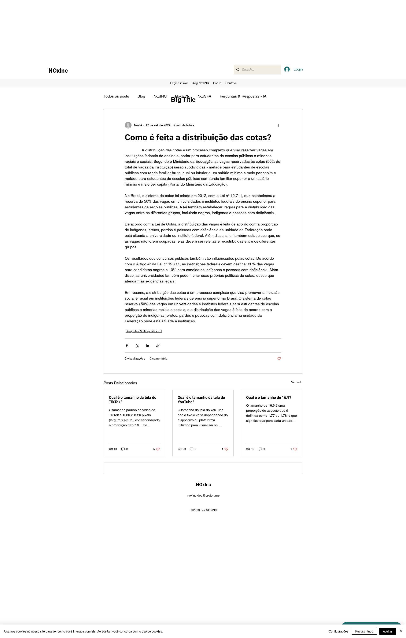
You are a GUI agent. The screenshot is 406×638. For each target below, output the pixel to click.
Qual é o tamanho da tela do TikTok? (132, 399)
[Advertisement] (127, 29)
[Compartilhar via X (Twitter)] (137, 345)
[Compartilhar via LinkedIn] (147, 345)
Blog (141, 96)
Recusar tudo (364, 631)
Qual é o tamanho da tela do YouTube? (201, 399)
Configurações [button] (338, 631)
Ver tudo (296, 382)
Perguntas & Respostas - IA (243, 96)
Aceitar (387, 631)
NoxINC (160, 96)
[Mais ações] (278, 125)
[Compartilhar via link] (158, 345)
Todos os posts (116, 96)
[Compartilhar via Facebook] (127, 345)
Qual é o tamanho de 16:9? (268, 397)
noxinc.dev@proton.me (203, 495)
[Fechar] (400, 631)
